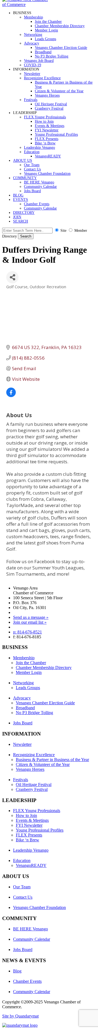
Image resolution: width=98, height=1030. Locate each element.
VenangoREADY (48, 156)
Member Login (46, 30)
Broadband (43, 52)
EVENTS (20, 200)
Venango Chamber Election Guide (61, 48)
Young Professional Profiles (56, 134)
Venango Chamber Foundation (47, 174)
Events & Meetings (49, 126)
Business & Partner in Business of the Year (52, 759)
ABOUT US (22, 161)
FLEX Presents (46, 139)
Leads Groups (45, 39)
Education (31, 152)
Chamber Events (36, 204)
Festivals (30, 100)
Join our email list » (30, 622)
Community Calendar (40, 187)
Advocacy (31, 43)
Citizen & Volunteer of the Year (59, 91)
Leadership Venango (39, 147)
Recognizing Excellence (42, 78)
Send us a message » (30, 617)
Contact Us (32, 169)
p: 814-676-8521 (27, 632)
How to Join (44, 121)
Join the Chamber (48, 22)
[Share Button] (12, 277)
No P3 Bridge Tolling (51, 56)
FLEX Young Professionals (45, 117)
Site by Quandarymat (20, 1016)
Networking (33, 35)
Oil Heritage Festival (51, 104)
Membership (33, 17)
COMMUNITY (25, 178)
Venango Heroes (47, 95)
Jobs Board (32, 191)
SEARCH (20, 221)
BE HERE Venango (39, 182)
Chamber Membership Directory (60, 26)
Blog (17, 971)
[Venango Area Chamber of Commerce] (26, 4)
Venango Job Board (39, 61)
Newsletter (32, 74)
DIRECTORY (24, 213)
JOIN (17, 217)
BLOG (18, 195)
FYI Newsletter (47, 130)
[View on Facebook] (11, 395)
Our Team (31, 165)
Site (63, 231)
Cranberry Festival (49, 108)
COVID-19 (32, 65)
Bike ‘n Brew (45, 143)
